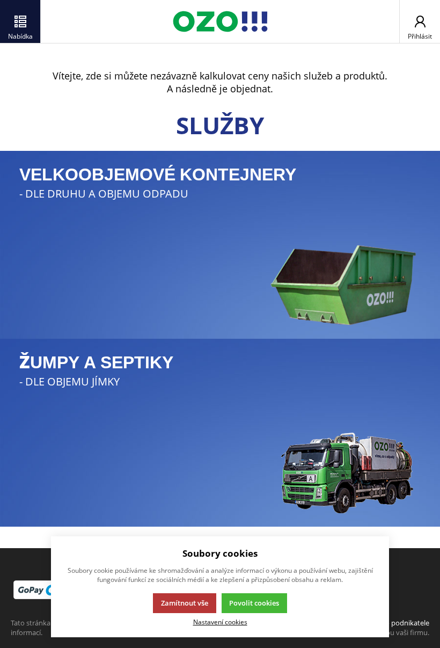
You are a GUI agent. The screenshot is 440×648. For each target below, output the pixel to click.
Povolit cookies (254, 603)
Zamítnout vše (184, 603)
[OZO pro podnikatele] (220, 21)
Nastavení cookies (220, 621)
